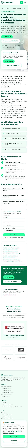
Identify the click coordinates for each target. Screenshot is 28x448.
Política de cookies (5, 416)
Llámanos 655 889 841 (11, 41)
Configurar (14, 440)
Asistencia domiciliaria (6, 386)
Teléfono (5, 223)
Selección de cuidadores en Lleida (11, 259)
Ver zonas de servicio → (9, 295)
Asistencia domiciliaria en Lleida (11, 247)
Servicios (7, 8)
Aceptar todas (14, 436)
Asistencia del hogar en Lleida (10, 255)
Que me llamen (14, 234)
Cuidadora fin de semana (7, 392)
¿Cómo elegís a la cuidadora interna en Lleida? (13, 196)
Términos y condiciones (7, 418)
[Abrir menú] (25, 2)
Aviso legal (3, 412)
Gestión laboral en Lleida (9, 257)
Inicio (2, 8)
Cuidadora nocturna (6, 390)
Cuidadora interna (5, 396)
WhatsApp (8, 36)
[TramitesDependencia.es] (7, 349)
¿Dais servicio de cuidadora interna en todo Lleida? (14, 202)
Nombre (5, 217)
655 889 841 (4, 402)
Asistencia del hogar (6, 394)
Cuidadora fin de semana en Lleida (11, 253)
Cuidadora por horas (6, 388)
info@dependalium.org (7, 404)
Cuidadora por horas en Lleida (10, 249)
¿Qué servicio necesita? (9, 228)
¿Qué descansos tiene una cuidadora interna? (14, 189)
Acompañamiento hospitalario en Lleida (13, 261)
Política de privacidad (6, 414)
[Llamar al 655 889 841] (21, 2)
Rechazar (14, 443)
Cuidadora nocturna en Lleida (10, 251)
